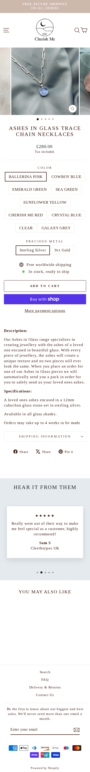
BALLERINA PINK (26, 177)
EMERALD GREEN (29, 189)
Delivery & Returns (45, 687)
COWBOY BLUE (66, 177)
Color (45, 167)
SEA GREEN (67, 189)
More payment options (45, 310)
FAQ (44, 680)
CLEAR (26, 228)
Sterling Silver (33, 250)
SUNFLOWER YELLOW (44, 202)
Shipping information (45, 436)
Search (45, 672)
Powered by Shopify (45, 768)
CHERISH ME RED (26, 215)
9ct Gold (62, 250)
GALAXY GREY (56, 228)
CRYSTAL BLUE (66, 215)
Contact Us (45, 695)
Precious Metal (45, 241)
